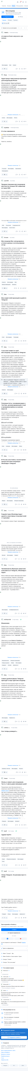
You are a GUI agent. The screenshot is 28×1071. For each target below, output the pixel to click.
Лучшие (10, 20)
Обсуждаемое (19, 5)
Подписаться (8, 16)
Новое (13, 5)
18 (16, 288)
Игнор (21, 16)
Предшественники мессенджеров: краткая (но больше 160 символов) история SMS (13, 186)
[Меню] (26, 2)
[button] (14, 28)
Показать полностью (13, 114)
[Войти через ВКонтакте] (7, 938)
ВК (14, 1065)
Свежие (4, 20)
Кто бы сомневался (8, 131)
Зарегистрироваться (14, 932)
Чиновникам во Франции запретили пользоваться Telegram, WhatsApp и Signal (13, 570)
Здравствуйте (6, 835)
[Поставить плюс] (3, 69)
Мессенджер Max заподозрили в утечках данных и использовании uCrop (12, 243)
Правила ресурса (5, 1056)
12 (17, 824)
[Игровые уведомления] (17, 2)
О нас (2, 1058)
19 (16, 393)
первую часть (5, 790)
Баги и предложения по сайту (8, 1050)
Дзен (23, 1065)
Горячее (4, 5)
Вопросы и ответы (5, 1054)
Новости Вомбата (5, 1052)
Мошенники (5, 623)
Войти (14, 929)
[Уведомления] (20, 2)
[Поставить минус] (6, 69)
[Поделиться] (22, 69)
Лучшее (9, 5)
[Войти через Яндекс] (20, 938)
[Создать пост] (23, 2)
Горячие (15, 20)
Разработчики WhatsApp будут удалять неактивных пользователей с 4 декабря (13, 516)
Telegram (5, 1065)
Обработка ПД (4, 1059)
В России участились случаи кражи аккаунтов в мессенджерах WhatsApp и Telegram (13, 461)
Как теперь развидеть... (9, 731)
